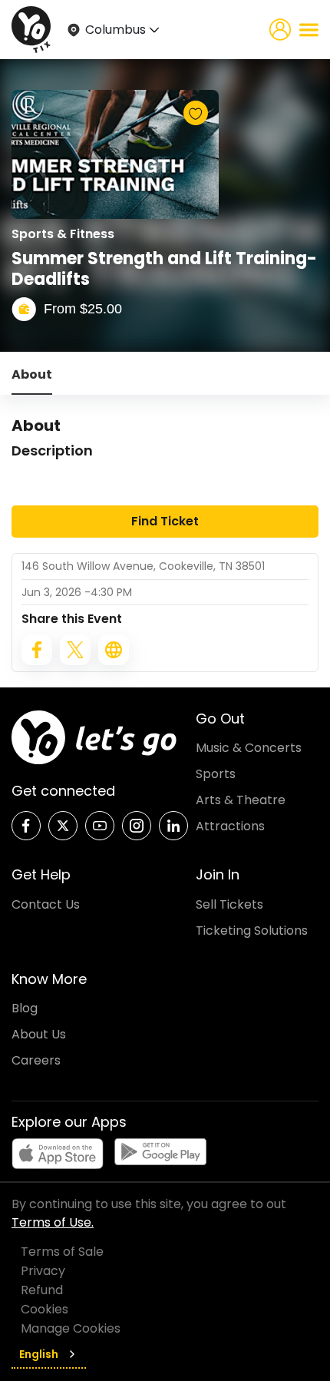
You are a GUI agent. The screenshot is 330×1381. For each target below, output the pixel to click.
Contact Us (46, 904)
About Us (39, 1034)
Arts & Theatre (240, 800)
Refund (42, 1290)
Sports (216, 774)
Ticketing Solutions (252, 930)
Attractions (230, 826)
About (32, 374)
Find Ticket (165, 521)
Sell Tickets (229, 904)
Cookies (44, 1309)
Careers (36, 1060)
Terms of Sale (62, 1251)
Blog (25, 1008)
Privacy (43, 1271)
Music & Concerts (249, 748)
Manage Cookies (70, 1328)
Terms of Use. (53, 1222)
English (38, 1354)
